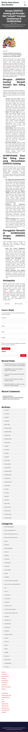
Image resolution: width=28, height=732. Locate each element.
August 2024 (7, 485)
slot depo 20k (8, 623)
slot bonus (7, 602)
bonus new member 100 (10, 530)
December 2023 (8, 514)
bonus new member (6, 686)
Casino (6, 541)
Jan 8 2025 (5, 51)
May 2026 (7, 417)
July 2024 (7, 489)
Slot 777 (6, 591)
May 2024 (7, 496)
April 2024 (7, 500)
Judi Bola (7, 555)
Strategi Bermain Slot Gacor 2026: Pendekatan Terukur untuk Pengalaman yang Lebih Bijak (15, 364)
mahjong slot (8, 562)
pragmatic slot (5, 680)
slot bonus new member (10, 609)
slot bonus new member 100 (11, 613)
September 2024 (8, 482)
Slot (15, 23)
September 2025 (8, 438)
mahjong (4, 689)
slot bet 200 (7, 595)
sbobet (6, 573)
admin (8, 303)
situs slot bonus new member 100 (12, 584)
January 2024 (7, 510)
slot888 (6, 652)
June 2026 (7, 413)
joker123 (5, 66)
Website (3, 337)
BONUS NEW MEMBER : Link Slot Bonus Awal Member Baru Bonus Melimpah (14, 385)
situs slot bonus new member (11, 580)
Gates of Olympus (9, 548)
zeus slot (7, 666)
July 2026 (7, 410)
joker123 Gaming (5, 676)
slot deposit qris (5, 708)
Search (4, 351)
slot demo (4, 678)
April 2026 (7, 421)
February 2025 (8, 464)
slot (2, 699)
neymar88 (7, 566)
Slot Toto (7, 641)
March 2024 (7, 503)
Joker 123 (7, 551)
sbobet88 (7, 577)
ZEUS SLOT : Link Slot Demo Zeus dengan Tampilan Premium (14, 380)
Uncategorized (8, 663)
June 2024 (7, 492)
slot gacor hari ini (9, 634)
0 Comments (20, 303)
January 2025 (7, 467)
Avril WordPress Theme (17, 729)
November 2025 (8, 431)
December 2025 (8, 428)
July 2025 (6, 446)
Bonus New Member (7, 396)
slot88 (6, 648)
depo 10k (4, 672)
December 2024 (8, 471)
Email (3, 331)
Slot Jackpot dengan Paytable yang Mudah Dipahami (14, 375)
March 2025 (7, 460)
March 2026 (7, 424)
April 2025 (7, 456)
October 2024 (7, 478)
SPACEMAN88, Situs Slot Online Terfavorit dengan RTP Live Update (14, 369)
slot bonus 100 (8, 605)
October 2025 (7, 435)
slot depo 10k (8, 620)
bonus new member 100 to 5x (11, 537)
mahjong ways (5, 693)
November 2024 (8, 474)
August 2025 (7, 442)
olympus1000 (7, 569)
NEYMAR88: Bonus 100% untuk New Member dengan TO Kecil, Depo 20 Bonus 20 (13, 398)
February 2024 (8, 507)
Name (3, 326)
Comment (4, 317)
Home (11, 23)
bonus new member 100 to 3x (11, 534)
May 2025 (7, 453)
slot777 (6, 645)
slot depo (7, 616)
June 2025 (7, 449)
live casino (7, 559)
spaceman (7, 656)
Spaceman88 (7, 659)
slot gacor (7, 630)
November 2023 (8, 517)
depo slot (7, 544)
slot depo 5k (7, 627)
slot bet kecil (7, 598)
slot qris (6, 638)
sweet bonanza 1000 (6, 695)
